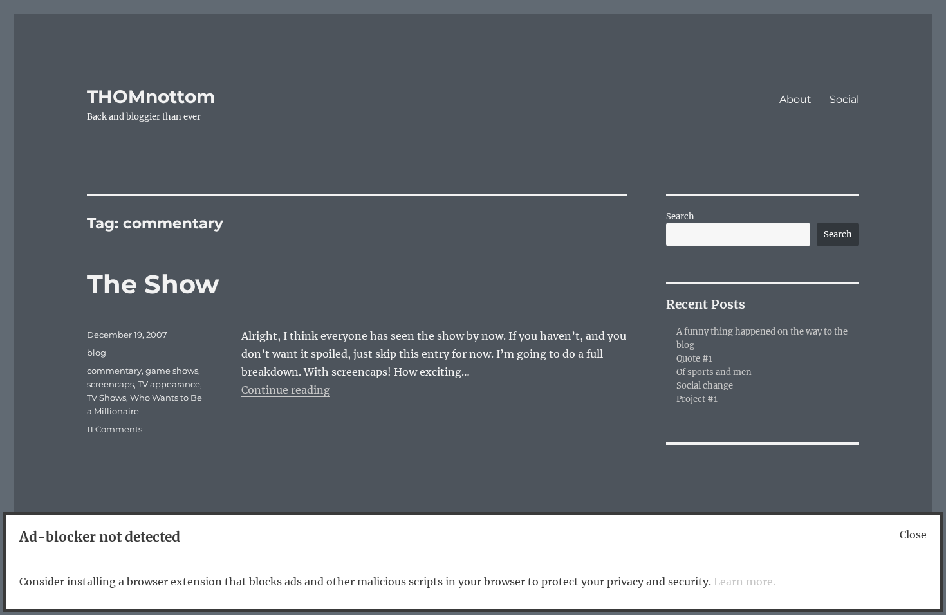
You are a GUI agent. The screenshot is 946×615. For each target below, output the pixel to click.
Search (680, 216)
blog (96, 352)
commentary (114, 370)
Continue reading (285, 389)
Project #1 (697, 399)
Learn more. (744, 581)
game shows (171, 370)
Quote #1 (694, 358)
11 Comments (114, 429)
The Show (153, 284)
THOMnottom (151, 96)
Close (913, 534)
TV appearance (169, 384)
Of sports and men (714, 372)
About (795, 99)
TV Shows (106, 397)
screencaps (110, 384)
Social (844, 99)
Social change (704, 385)
